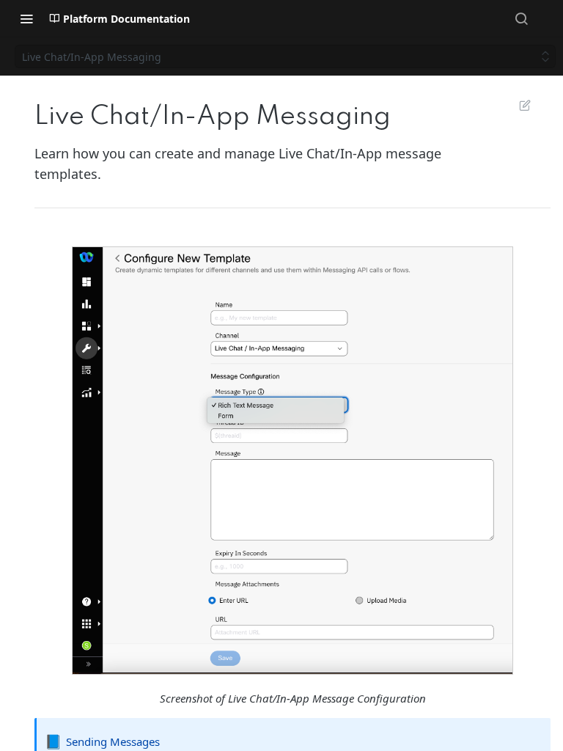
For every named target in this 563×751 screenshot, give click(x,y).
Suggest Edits (517, 105)
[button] (292, 460)
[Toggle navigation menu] (26, 18)
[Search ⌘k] (521, 18)
